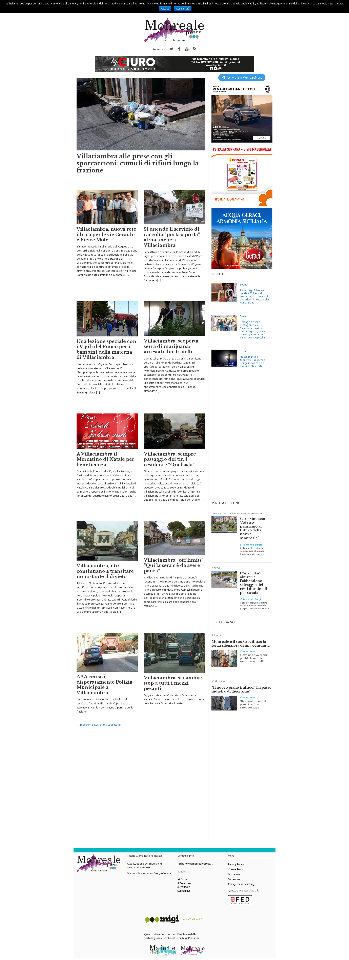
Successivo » (115, 725)
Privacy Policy (236, 864)
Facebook (185, 883)
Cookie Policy (236, 869)
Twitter (184, 880)
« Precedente (85, 725)
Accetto (165, 8)
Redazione (234, 879)
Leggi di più (182, 8)
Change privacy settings (241, 884)
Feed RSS (185, 891)
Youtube (185, 887)
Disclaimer (234, 874)
